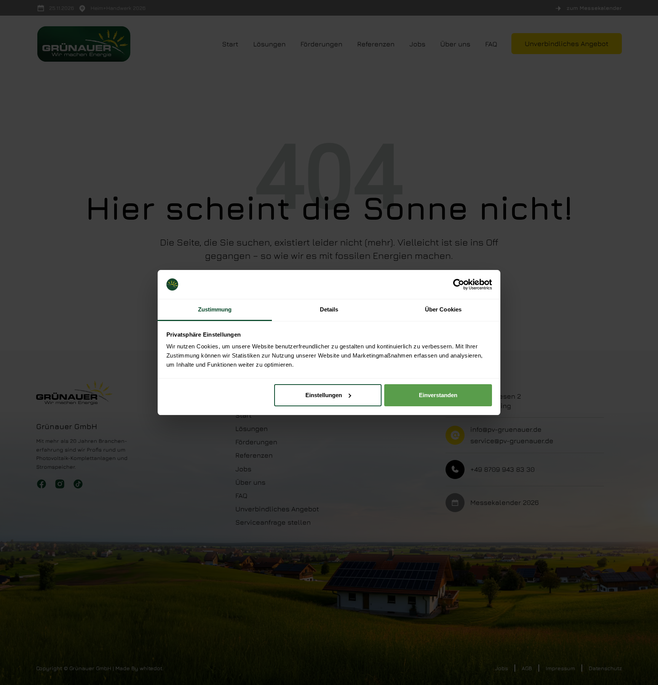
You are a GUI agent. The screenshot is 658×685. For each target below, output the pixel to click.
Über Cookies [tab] (443, 309)
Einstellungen (323, 395)
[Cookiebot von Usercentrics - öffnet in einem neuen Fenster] (458, 284)
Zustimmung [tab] (215, 309)
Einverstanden (438, 395)
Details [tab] (329, 309)
